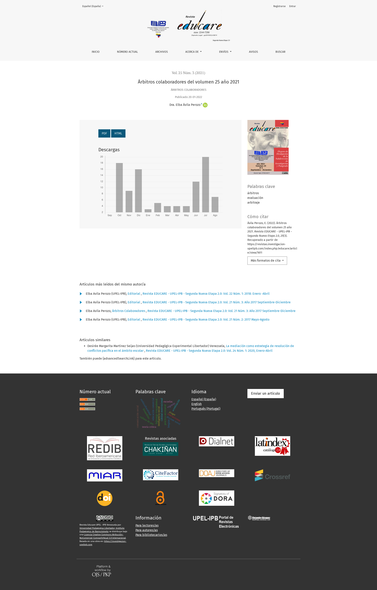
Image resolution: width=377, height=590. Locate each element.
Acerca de (192, 51)
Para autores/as (146, 530)
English (196, 404)
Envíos (224, 51)
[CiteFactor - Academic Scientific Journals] (160, 474)
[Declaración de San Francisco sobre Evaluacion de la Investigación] (216, 498)
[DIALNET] (216, 441)
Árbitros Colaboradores (129, 311)
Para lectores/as (146, 525)
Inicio (96, 51)
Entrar (292, 6)
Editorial (134, 293)
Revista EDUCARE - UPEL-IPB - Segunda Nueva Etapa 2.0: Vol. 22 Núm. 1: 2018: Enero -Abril (206, 293)
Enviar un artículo (265, 393)
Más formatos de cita (266, 260)
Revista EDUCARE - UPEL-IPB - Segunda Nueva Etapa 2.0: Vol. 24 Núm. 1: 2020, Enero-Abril (209, 351)
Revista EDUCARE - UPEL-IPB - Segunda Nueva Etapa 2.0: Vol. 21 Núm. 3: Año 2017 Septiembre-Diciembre (217, 302)
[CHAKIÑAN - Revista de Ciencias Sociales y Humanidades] (160, 449)
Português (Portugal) (205, 409)
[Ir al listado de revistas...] (216, 521)
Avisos (253, 51)
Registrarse (279, 6)
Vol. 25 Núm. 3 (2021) (188, 73)
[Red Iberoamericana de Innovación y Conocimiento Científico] (104, 448)
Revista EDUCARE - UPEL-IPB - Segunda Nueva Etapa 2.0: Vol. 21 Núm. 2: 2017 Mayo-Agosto (206, 319)
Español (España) (94, 6)
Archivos (161, 51)
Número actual (127, 51)
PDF (104, 133)
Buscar (280, 51)
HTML (118, 133)
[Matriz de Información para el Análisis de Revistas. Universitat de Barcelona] (104, 475)
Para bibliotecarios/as (151, 535)
